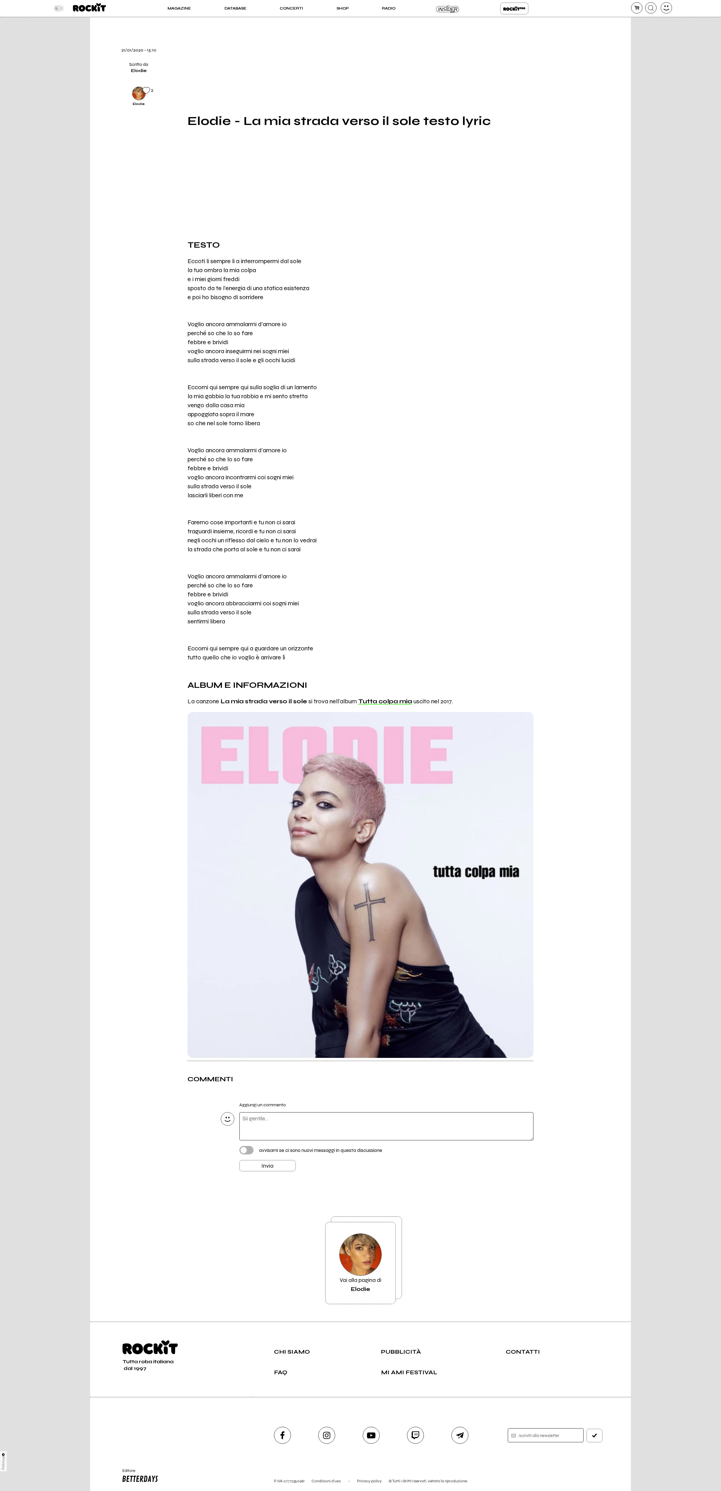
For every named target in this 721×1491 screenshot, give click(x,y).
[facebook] (547, 54)
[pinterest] (547, 92)
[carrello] (636, 8)
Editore (126, 1472)
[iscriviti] (594, 1435)
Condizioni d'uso (326, 1481)
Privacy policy (369, 1481)
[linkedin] (547, 73)
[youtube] (371, 1435)
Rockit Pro (514, 8)
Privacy (3, 1463)
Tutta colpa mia (385, 701)
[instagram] (326, 1435)
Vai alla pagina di (360, 1285)
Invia (267, 1165)
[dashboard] (666, 8)
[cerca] (651, 8)
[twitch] (415, 1435)
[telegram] (459, 1435)
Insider (448, 8)
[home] (89, 8)
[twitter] (547, 35)
